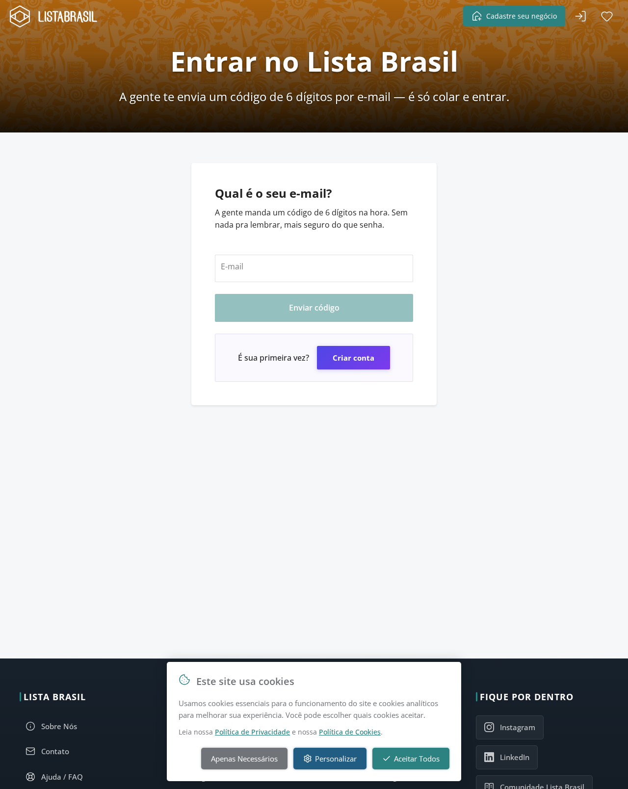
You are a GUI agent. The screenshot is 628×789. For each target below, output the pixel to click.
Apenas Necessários (244, 758)
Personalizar (336, 758)
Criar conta (353, 358)
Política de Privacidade (252, 731)
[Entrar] (580, 16)
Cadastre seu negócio (521, 16)
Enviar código (314, 307)
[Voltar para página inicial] (56, 16)
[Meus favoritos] (607, 16)
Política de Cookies (350, 731)
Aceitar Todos (417, 758)
